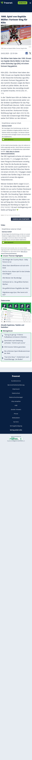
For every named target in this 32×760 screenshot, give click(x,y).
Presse (16, 414)
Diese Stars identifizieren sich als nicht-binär (15, 266)
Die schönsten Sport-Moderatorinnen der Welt (17, 352)
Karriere (16, 422)
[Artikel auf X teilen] (30, 53)
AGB (16, 405)
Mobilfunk (22, 3)
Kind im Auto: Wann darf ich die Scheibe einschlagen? (16, 272)
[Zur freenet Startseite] (6, 2)
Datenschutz (16, 393)
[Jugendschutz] (16, 438)
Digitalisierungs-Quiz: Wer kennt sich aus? (15, 293)
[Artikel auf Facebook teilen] (27, 53)
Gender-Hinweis (16, 409)
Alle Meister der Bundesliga (11, 278)
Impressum (16, 389)
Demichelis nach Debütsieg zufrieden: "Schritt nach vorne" (14, 342)
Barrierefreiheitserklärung (16, 385)
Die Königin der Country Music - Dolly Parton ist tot (15, 261)
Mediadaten (16, 418)
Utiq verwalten (16, 401)
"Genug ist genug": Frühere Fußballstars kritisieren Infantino (15, 336)
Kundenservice (16, 381)
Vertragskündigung (16, 426)
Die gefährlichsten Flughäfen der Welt (15, 288)
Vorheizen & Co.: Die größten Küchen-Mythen (15, 283)
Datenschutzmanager (16, 397)
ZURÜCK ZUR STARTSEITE (21, 219)
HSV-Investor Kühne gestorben (15, 347)
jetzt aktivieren (9, 139)
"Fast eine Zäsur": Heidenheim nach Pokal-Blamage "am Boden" (16, 358)
